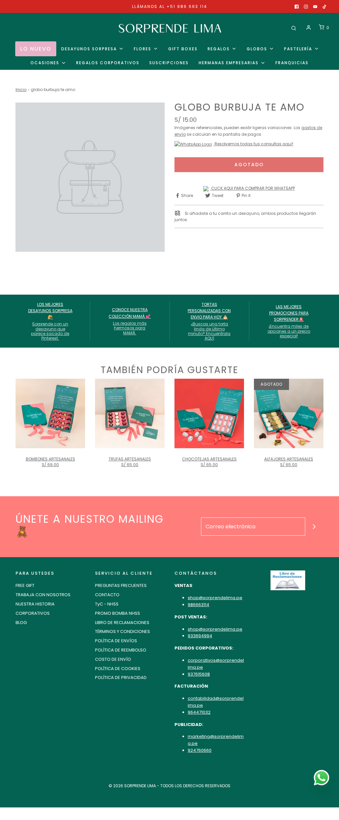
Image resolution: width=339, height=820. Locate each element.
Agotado (249, 164)
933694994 (200, 636)
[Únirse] (314, 526)
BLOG (21, 622)
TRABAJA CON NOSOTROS (43, 595)
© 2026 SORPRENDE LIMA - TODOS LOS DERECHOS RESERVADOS (169, 786)
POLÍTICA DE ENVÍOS (116, 641)
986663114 (198, 605)
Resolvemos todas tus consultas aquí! (253, 144)
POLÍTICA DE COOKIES (117, 668)
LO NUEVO (35, 49)
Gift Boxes (183, 49)
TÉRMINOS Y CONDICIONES (122, 631)
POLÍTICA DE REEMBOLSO (120, 650)
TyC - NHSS (107, 604)
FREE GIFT (25, 585)
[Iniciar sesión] (309, 27)
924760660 (200, 750)
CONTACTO (107, 595)
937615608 (199, 674)
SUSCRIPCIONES (169, 63)
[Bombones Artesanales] (50, 413)
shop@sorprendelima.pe (215, 598)
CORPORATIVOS (33, 613)
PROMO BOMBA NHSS (117, 613)
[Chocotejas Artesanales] (209, 413)
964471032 (199, 712)
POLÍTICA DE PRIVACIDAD (121, 677)
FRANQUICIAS (292, 63)
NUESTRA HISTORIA (35, 604)
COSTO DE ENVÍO (113, 659)
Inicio (21, 89)
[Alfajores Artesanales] (288, 413)
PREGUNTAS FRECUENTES (121, 585)
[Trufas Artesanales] (130, 413)
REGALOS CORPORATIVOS (107, 63)
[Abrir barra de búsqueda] (294, 27)
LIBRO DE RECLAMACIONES (122, 622)
